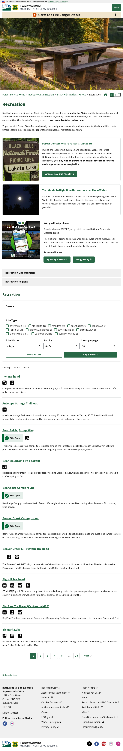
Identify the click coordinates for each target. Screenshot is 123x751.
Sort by (47, 340)
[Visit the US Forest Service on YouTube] (103, 743)
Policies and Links (91, 707)
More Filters (34, 354)
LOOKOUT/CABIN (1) (43, 333)
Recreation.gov (49, 687)
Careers (45, 712)
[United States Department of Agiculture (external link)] (7, 8)
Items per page (89, 340)
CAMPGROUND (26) (18, 326)
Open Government (92, 722)
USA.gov (45, 717)
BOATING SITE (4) (78, 326)
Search (10, 306)
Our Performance (50, 702)
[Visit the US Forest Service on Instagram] (118, 743)
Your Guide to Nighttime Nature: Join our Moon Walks (74, 190)
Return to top (9, 674)
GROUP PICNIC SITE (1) (19, 333)
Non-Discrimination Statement (98, 717)
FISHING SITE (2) (16, 330)
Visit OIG (45, 697)
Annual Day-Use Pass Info (59, 174)
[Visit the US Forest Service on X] (89, 743)
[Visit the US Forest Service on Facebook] (96, 743)
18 (76, 655)
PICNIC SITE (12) (39, 326)
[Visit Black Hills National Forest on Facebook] (4, 723)
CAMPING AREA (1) (88, 330)
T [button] (111, 94)
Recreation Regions (16, 281)
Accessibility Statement (54, 692)
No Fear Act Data (91, 692)
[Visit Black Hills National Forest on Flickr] (12, 723)
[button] (105, 94)
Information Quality (92, 727)
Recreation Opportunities (20, 272)
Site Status (12, 340)
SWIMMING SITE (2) (66, 330)
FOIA (84, 697)
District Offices (10, 712)
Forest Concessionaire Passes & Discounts (67, 143)
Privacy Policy (48, 727)
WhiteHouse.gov (50, 722)
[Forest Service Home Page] (15, 8)
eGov (84, 712)
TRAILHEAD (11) (58, 326)
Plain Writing (88, 687)
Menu (116, 7)
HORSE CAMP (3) (99, 326)
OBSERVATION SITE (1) (68, 333)
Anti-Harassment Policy (54, 707)
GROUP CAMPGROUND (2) (40, 330)
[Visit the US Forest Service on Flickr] (111, 743)
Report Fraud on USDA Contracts (99, 702)
